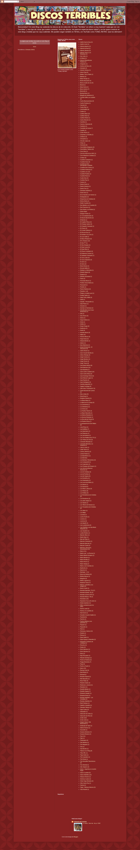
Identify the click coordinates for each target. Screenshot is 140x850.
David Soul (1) (84, 192)
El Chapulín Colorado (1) (87, 226)
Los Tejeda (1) (84, 502)
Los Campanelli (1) (85, 462)
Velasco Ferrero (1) (85, 777)
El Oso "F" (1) (84, 243)
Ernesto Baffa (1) (84, 268)
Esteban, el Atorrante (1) (87, 270)
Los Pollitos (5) (84, 493)
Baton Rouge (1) (84, 78)
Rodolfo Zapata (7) (85, 691)
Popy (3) (82, 664)
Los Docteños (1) (85, 478)
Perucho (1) (83, 645)
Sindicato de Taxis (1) (86, 725)
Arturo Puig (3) (84, 72)
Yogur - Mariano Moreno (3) (88, 787)
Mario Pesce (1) (84, 561)
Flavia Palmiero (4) (85, 289)
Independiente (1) (85, 341)
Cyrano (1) (83, 182)
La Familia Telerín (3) (86, 411)
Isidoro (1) (83, 343)
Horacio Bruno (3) (85, 336)
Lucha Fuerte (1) (84, 517)
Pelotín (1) (83, 633)
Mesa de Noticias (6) (86, 574)
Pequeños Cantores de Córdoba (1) (86, 642)
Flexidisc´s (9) (84, 291)
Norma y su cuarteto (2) (86, 611)
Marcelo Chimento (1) (86, 541)
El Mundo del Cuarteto (80, 821)
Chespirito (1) (84, 138)
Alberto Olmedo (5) (85, 50)
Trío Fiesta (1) (84, 759)
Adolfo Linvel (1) (84, 44)
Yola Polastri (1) (84, 789)
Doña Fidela (83, 211)
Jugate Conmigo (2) (85, 386)
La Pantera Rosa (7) (85, 421)
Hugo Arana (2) (84, 339)
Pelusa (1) (83, 635)
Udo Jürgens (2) (84, 767)
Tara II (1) (82, 736)
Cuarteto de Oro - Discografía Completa (86, 164)
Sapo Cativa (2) (84, 709)
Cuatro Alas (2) (84, 178)
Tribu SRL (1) (84, 753)
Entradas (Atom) (30, 49)
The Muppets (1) (84, 744)
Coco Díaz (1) (84, 151)
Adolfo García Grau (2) (86, 42)
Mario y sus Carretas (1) (86, 566)
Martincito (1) (83, 568)
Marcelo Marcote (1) (85, 543)
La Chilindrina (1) (85, 406)
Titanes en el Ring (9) (86, 751)
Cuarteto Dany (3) (85, 162)
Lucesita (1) (83, 514)
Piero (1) (82, 653)
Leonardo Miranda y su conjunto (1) (86, 444)
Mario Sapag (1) (84, 564)
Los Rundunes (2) (85, 498)
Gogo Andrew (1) (85, 320)
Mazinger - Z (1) (84, 572)
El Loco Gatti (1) (84, 236)
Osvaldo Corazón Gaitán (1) (88, 615)
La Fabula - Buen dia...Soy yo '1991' (92, 823)
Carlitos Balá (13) (85, 113)
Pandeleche (83, 617)
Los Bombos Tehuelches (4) (88, 460)
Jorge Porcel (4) (84, 361)
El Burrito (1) (83, 220)
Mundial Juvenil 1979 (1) (87, 594)
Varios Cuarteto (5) (85, 772)
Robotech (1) (83, 687)
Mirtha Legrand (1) (85, 580)
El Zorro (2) (83, 264)
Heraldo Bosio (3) (85, 332)
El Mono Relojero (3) (86, 239)
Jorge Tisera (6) (84, 363)
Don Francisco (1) (85, 207)
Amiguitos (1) (84, 64)
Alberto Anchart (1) (85, 48)
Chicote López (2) (85, 141)
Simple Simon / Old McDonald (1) (85, 722)
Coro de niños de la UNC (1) (88, 153)
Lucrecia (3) (83, 521)
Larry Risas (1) (84, 427)
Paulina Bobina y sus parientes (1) (86, 622)
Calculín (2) (83, 105)
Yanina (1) (83, 785)
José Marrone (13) (85, 367)
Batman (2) (83, 76)
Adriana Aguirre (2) (85, 46)
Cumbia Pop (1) (84, 180)
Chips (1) (82, 143)
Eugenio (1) (83, 274)
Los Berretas (83, 458)
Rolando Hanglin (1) (86, 693)
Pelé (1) (82, 629)
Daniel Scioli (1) (84, 184)
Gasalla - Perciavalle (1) (87, 301)
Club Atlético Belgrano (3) (87, 147)
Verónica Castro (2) (85, 779)
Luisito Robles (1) (85, 533)
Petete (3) (83, 647)
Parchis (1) (83, 619)
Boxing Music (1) (84, 93)
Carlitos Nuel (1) (84, 115)
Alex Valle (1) (84, 56)
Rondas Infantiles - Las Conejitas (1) (86, 698)
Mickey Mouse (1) (85, 576)
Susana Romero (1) (85, 734)
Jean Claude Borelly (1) (86, 353)
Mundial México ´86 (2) (86, 596)
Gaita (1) (82, 299)
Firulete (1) (83, 287)
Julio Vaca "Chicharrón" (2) (87, 388)
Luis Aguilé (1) (84, 523)
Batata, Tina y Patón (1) (86, 74)
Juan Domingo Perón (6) (87, 376)
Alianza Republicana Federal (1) (86, 61)
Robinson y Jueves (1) (86, 685)
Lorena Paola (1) (85, 453)
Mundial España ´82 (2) (86, 592)
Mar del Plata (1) (84, 539)
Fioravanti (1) (84, 285)
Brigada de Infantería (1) (87, 95)
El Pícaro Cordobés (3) (86, 251)
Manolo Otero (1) (85, 535)
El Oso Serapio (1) (85, 245)
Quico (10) (83, 668)
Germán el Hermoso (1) (86, 308)
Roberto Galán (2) (85, 683)
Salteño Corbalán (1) (86, 705)
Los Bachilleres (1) (85, 456)
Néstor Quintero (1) (85, 603)
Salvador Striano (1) (85, 707)
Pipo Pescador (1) (85, 655)
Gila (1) (82, 313)
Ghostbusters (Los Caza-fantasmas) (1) (87, 310)
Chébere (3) (83, 136)
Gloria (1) (82, 318)
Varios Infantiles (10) (86, 774)
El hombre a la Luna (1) (86, 234)
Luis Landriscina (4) (85, 525)
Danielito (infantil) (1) (86, 190)
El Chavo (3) (83, 228)
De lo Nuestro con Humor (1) (88, 195)
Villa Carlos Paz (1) (85, 783)
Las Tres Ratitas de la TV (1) (88, 437)
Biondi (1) (83, 85)
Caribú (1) (83, 111)
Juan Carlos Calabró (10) (87, 371)
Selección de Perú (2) (86, 716)
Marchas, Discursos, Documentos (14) (85, 548)
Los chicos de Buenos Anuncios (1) (86, 469)
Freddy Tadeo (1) (85, 295)
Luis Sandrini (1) (84, 531)
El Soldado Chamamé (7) (87, 255)
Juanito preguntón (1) (86, 384)
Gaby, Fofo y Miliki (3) (86, 297)
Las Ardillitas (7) (84, 429)
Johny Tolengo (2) (85, 355)
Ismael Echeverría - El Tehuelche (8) (86, 347)
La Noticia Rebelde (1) (86, 415)
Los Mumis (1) (84, 484)
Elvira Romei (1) (84, 266)
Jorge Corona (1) (85, 357)
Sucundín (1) (83, 730)
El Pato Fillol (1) (84, 249)
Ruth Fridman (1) (85, 703)
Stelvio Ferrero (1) (85, 727)
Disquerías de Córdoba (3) (87, 199)
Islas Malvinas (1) (85, 345)
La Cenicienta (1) (85, 404)
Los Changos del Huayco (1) (88, 466)
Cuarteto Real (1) (85, 176)
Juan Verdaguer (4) (85, 382)
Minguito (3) (83, 578)
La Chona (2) (84, 409)
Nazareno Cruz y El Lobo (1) (88, 601)
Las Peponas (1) (84, 433)
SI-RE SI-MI (83, 718)
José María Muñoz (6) (86, 365)
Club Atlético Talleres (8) (87, 149)
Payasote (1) (83, 627)
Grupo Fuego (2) (84, 326)
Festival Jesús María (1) (86, 283)
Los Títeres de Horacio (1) (87, 505)
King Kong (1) (84, 396)
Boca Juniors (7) (84, 89)
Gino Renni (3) (84, 316)
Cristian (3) (83, 157)
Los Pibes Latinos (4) (86, 488)
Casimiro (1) (83, 126)
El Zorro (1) (83, 262)
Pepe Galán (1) (84, 637)
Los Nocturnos (84, 486)
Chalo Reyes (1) (84, 132)
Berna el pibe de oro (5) (86, 83)
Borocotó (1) (83, 91)
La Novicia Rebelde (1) (86, 417)
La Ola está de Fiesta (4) (87, 419)
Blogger (76, 837)
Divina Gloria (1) (84, 201)
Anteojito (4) (83, 68)
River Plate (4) (84, 681)
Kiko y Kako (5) (84, 394)
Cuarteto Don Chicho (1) (87, 167)
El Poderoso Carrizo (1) (86, 253)
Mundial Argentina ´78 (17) (87, 590)
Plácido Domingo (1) (86, 657)
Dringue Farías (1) (85, 213)
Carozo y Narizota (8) (86, 124)
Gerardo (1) (83, 306)
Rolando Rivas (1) (85, 695)
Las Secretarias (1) (85, 435)
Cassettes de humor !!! (86, 128)
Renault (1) (83, 674)
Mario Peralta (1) (84, 559)
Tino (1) (82, 746)
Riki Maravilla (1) (85, 678)
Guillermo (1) (83, 328)
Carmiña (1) (83, 122)
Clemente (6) (83, 145)
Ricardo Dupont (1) (85, 676)
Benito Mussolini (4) (85, 80)
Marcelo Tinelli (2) (85, 545)
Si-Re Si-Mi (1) (84, 720)
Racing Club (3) (84, 670)
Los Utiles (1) (84, 510)
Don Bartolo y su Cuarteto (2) (88, 205)
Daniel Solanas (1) (85, 186)
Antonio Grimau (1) (85, 70)
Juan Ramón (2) (84, 380)
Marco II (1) (83, 551)
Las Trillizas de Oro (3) (86, 439)
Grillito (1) (83, 324)
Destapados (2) (84, 197)
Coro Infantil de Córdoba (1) (88, 155)
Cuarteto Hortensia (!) (86, 169)
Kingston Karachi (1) (86, 398)
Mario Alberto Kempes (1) (87, 555)
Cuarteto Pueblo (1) (85, 174)
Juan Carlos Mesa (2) (86, 373)
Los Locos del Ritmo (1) (86, 482)
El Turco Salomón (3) (86, 259)
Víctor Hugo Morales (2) (86, 781)
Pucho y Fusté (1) (85, 666)
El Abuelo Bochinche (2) (87, 218)
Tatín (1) (82, 738)
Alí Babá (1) (83, 58)
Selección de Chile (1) (86, 713)
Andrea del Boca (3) (85, 66)
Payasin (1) (83, 624)
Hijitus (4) (82, 334)
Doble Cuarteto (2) (85, 203)
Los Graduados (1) (85, 480)
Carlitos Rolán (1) (85, 118)
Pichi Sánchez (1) (85, 649)
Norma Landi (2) (84, 608)
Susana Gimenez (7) (86, 732)
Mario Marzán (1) (85, 557)
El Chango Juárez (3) (86, 224)
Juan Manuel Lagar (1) (86, 378)
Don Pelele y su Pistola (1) (87, 209)
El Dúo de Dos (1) (85, 232)
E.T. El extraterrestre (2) (86, 215)
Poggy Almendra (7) (85, 662)
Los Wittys (83, 512)
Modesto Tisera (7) (85, 582)
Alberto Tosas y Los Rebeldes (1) (85, 53)
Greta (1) (82, 322)
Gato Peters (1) (84, 303)
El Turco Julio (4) (85, 257)
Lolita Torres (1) (84, 449)
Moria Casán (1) (84, 588)
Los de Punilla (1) (85, 474)
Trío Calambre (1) (85, 757)
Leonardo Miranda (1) (86, 441)
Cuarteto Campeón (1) (86, 159)
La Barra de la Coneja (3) (87, 402)
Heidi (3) (82, 330)
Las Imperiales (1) (85, 431)
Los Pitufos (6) (84, 491)
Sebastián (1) (84, 711)
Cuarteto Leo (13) (85, 171)
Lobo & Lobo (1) (84, 447)
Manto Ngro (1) (84, 537)
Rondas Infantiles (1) (86, 701)
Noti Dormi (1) (84, 613)
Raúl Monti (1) (84, 672)
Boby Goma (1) (84, 87)
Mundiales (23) (84, 598)
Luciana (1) (83, 519)
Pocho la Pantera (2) (86, 660)
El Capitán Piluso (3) (86, 222)
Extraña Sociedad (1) (86, 276)
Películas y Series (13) (86, 631)
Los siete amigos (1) (85, 500)
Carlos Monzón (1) (85, 120)
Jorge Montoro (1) (85, 359)
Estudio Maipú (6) (85, 272)
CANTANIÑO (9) (84, 109)
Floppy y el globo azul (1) (87, 293)
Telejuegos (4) (84, 740)
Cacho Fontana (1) (85, 103)
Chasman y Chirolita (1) (86, 134)
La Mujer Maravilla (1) (86, 413)
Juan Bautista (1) (85, 369)
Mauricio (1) (83, 570)
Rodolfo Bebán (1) (85, 689)
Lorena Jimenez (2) (85, 451)
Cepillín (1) (83, 130)
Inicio (34, 46)
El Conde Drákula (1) (86, 230)
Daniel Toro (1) (84, 188)
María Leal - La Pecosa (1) (87, 553)
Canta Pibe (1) (84, 107)
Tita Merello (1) (84, 748)
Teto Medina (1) (84, 742)
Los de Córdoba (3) (85, 472)
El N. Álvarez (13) (85, 241)
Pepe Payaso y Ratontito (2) (88, 639)
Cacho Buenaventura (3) (87, 101)
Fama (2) (82, 278)
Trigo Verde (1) (84, 755)
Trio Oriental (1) (84, 765)
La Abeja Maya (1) (85, 400)
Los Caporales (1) (85, 464)
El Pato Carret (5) (85, 247)
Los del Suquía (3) (85, 476)
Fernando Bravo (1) (85, 280)
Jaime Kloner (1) (84, 350)
